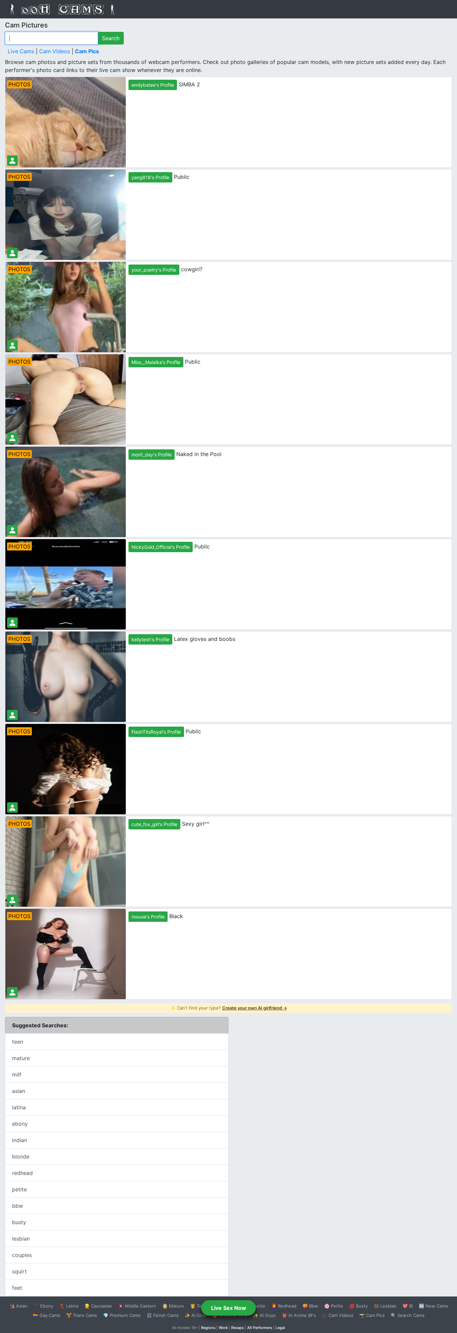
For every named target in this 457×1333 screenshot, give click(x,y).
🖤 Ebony (43, 1306)
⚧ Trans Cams (81, 1315)
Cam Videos (54, 51)
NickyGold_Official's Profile (160, 547)
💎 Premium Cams (122, 1315)
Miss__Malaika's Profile (155, 362)
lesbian (21, 1238)
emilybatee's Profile (152, 85)
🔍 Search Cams (408, 1315)
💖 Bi (407, 1306)
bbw (17, 1205)
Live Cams (21, 51)
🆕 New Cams (433, 1306)
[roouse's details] (12, 992)
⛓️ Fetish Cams (163, 1315)
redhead (22, 1173)
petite (19, 1189)
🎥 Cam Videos (337, 1315)
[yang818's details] (12, 253)
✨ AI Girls (195, 1315)
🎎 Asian (18, 1306)
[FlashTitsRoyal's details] (12, 807)
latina (19, 1107)
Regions (208, 1327)
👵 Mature (173, 1306)
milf (16, 1074)
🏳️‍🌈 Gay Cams (46, 1315)
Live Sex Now (228, 1308)
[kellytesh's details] (12, 715)
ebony (20, 1123)
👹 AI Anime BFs (299, 1315)
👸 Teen (198, 1306)
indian (19, 1140)
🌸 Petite (333, 1306)
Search (110, 38)
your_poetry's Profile (153, 270)
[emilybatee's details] (12, 160)
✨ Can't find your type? (228, 1008)
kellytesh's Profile (150, 639)
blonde (20, 1156)
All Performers (259, 1327)
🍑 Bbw (310, 1306)
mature (21, 1058)
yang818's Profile (150, 177)
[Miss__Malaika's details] (12, 438)
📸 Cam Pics (372, 1315)
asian (18, 1091)
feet (17, 1287)
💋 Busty (358, 1306)
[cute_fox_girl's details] (12, 900)
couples (22, 1255)
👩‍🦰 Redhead (283, 1306)
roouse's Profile (148, 916)
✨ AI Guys (264, 1315)
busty (19, 1222)
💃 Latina (68, 1306)
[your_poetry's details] (12, 345)
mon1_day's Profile (151, 454)
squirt (19, 1271)
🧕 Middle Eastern (137, 1306)
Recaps (237, 1327)
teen (17, 1041)
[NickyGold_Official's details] (12, 622)
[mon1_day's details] (12, 530)
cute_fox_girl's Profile (154, 824)
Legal (280, 1327)
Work (223, 1327)
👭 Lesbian (385, 1306)
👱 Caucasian (98, 1306)
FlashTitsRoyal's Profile (156, 732)
